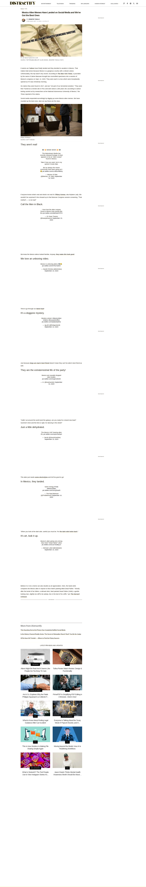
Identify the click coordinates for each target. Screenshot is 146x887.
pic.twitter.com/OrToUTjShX (51, 266)
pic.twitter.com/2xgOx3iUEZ (51, 379)
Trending (72, 3)
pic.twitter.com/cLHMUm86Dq (52, 171)
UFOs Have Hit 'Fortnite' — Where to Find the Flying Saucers (40, 638)
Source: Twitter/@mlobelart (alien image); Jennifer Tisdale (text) (42, 60)
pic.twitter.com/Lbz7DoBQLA (51, 545)
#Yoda (56, 487)
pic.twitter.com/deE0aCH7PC (53, 213)
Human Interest (100, 3)
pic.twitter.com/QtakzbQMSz (51, 322)
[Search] (124, 3)
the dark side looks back (68, 531)
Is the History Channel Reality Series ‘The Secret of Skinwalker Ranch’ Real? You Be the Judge (51, 634)
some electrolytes (41, 477)
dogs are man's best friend (39, 363)
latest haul (40, 309)
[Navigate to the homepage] (23, 3)
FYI (26, 8)
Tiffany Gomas (60, 194)
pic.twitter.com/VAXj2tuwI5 (51, 490)
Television (60, 3)
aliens (32, 68)
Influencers (85, 3)
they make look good (65, 254)
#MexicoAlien (56, 318)
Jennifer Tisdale (34, 19)
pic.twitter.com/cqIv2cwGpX (52, 434)
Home (22, 8)
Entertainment (46, 3)
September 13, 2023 (51, 271)
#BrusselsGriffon (54, 320)
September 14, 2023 (51, 327)
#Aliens (45, 320)
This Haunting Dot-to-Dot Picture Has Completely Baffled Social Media (43, 630)
